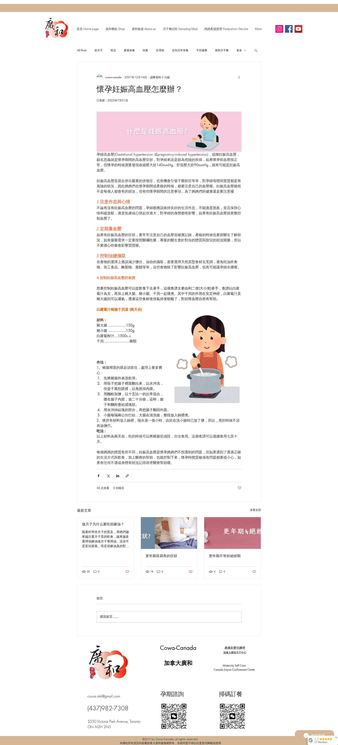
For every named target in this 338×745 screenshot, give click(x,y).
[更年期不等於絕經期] (232, 533)
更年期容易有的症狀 (161, 556)
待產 (145, 50)
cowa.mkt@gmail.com (103, 696)
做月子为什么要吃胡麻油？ (103, 524)
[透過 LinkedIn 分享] (118, 476)
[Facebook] (289, 29)
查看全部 (255, 510)
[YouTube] (298, 29)
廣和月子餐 (222, 50)
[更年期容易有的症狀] (169, 533)
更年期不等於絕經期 (225, 556)
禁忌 (113, 50)
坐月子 (98, 50)
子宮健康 (201, 50)
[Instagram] (279, 29)
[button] (256, 50)
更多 (239, 50)
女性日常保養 (180, 50)
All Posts (82, 50)
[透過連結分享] (127, 476)
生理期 (160, 50)
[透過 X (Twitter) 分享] (108, 476)
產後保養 (129, 50)
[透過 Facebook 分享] (98, 476)
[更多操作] (239, 77)
